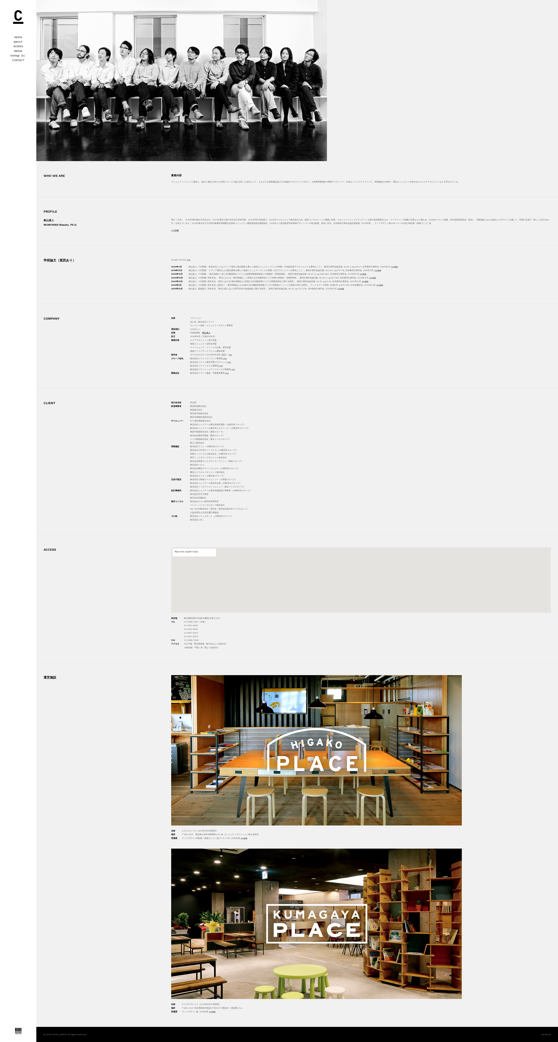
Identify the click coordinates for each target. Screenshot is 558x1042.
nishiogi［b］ (18, 55)
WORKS (18, 46)
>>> (189, 260)
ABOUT (18, 41)
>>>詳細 (175, 230)
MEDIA (18, 50)
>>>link (394, 267)
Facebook (546, 1034)
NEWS (18, 37)
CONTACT (18, 60)
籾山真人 (206, 333)
